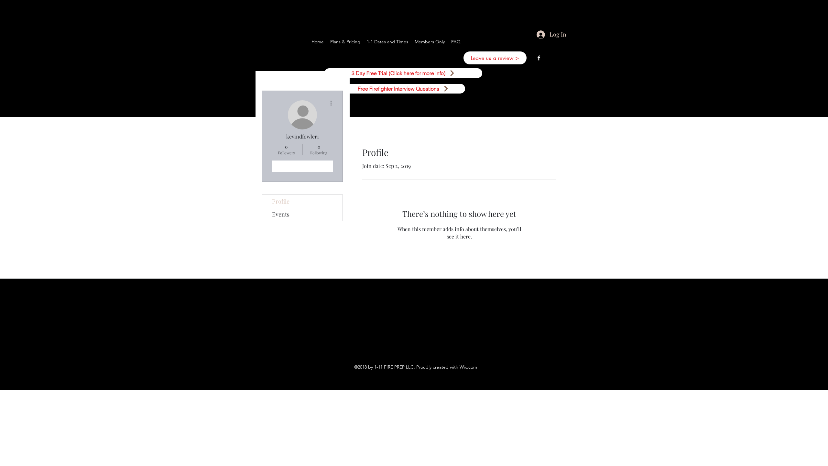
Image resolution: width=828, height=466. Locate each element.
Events (280, 214)
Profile (280, 201)
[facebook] (539, 58)
